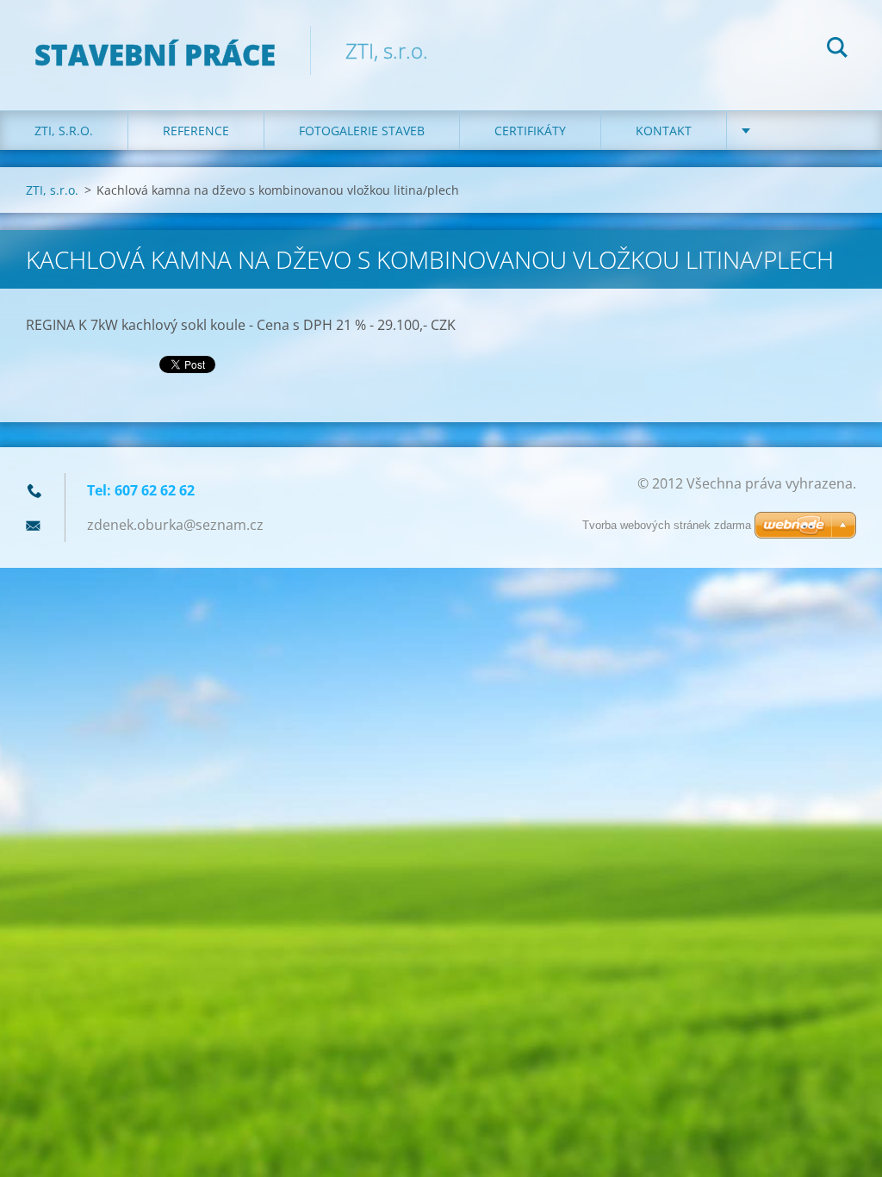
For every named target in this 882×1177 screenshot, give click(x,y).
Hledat (837, 49)
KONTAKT (664, 130)
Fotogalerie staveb (362, 130)
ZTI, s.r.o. (63, 130)
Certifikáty (530, 130)
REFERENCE (196, 130)
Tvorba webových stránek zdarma (666, 525)
